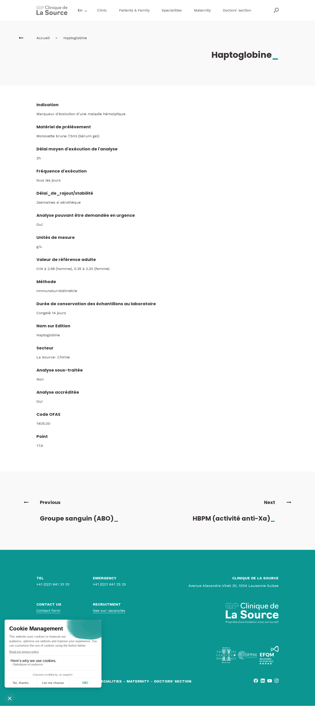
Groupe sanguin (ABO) (79, 518)
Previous (50, 502)
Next (269, 502)
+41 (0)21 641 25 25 (109, 584)
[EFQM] (269, 655)
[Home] (51, 14)
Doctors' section (237, 10)
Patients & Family (134, 10)
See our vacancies (109, 610)
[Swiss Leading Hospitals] (226, 655)
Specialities (172, 10)
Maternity (202, 10)
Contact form (48, 610)
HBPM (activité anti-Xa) (234, 518)
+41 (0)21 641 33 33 (52, 584)
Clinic (102, 10)
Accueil (43, 38)
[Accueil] (21, 38)
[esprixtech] (247, 655)
